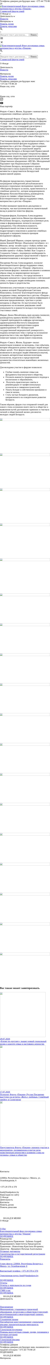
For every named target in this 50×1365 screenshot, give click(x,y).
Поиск (34, 35)
